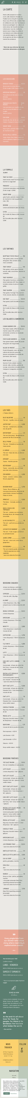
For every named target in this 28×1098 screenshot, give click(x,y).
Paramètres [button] (14, 1093)
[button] (26, 2)
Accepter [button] (6, 1093)
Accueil (14, 1075)
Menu (14, 1077)
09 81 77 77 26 (8, 1056)
